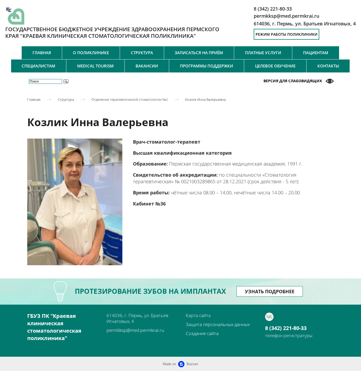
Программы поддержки (206, 65)
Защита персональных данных (218, 324)
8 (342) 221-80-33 (286, 328)
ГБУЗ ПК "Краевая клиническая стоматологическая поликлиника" (54, 327)
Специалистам (38, 65)
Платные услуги (263, 52)
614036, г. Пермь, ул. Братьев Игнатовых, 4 (305, 23)
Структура (142, 52)
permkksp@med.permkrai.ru (135, 330)
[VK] (269, 317)
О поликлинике (91, 52)
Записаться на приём (199, 52)
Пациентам (315, 52)
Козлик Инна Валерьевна (205, 99)
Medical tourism (95, 65)
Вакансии (147, 65)
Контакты (328, 65)
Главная (42, 52)
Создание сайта (202, 333)
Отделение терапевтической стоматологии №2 (129, 99)
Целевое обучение (275, 65)
